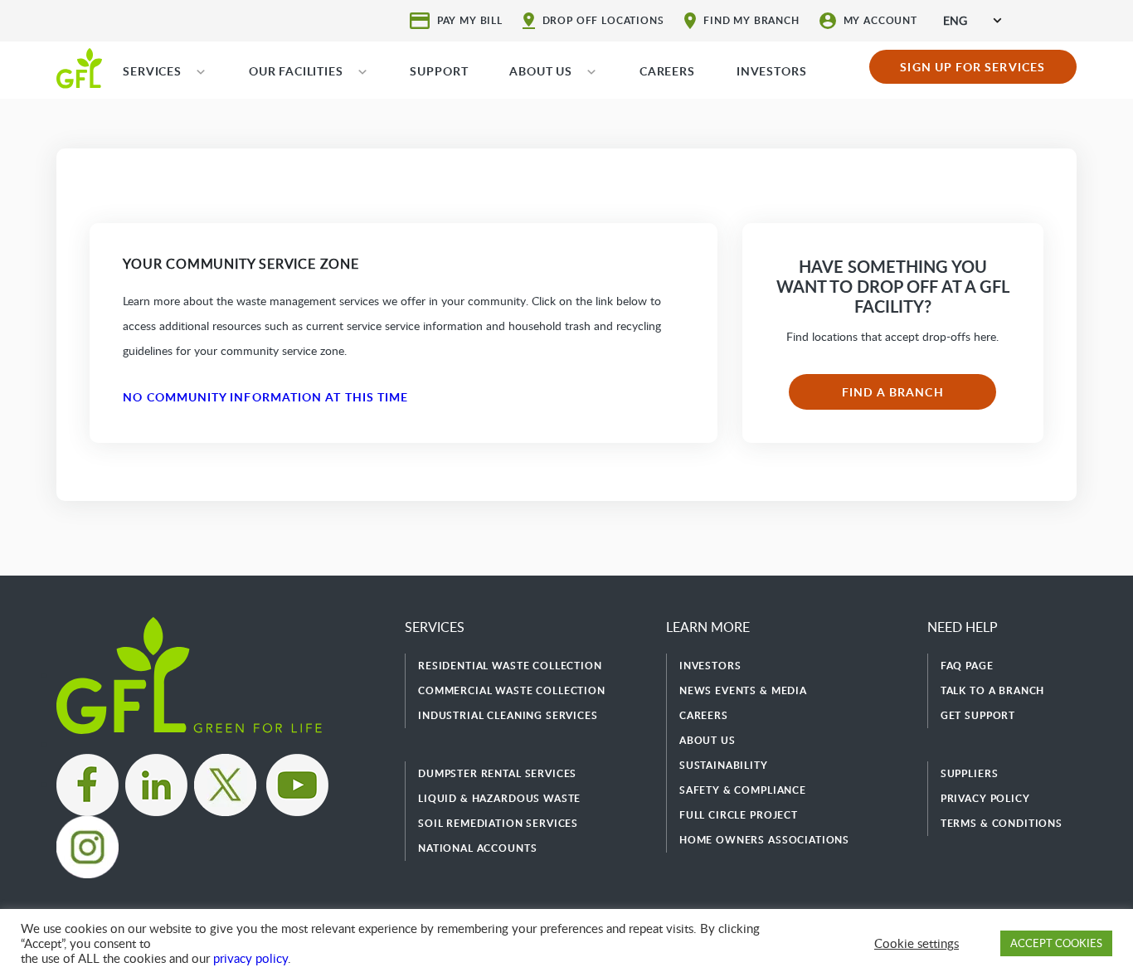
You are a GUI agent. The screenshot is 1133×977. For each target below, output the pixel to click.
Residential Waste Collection (510, 666)
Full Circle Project (738, 815)
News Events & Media (743, 690)
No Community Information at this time (265, 397)
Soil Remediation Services (498, 823)
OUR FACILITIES (296, 71)
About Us (707, 740)
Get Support (978, 715)
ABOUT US (540, 71)
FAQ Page (967, 666)
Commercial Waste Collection (511, 690)
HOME (79, 67)
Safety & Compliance (742, 790)
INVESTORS (772, 71)
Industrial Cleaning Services (508, 715)
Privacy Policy (985, 798)
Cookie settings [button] (916, 943)
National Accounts (477, 848)
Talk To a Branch (992, 690)
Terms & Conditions (1001, 823)
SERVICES (152, 71)
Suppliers (970, 773)
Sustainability (723, 765)
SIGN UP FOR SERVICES (972, 67)
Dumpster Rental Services (497, 773)
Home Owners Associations (764, 840)
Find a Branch (893, 392)
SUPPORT (439, 71)
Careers (703, 715)
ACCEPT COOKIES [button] (1056, 943)
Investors (710, 666)
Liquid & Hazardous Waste (499, 798)
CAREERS (667, 71)
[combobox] (972, 20)
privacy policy (250, 958)
